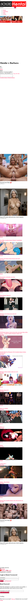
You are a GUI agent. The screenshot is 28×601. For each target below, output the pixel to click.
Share (1, 69)
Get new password (5, 592)
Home (4, 10)
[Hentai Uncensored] (13, 6)
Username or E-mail (4, 590)
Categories (5, 11)
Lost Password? (7, 581)
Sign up (13, 599)
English (3, 569)
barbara (13, 77)
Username (2, 577)
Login (2, 581)
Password (2, 579)
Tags (4, 12)
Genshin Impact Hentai (5, 77)
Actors (4, 14)
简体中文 (3, 570)
